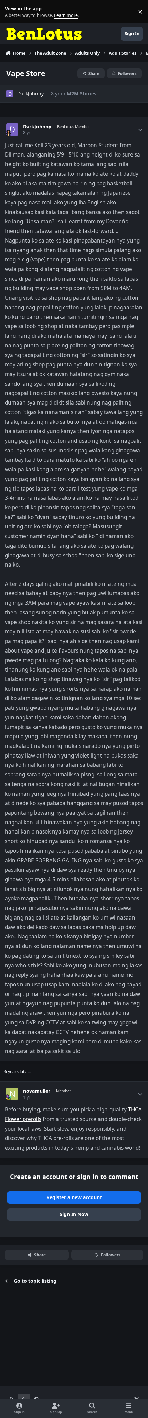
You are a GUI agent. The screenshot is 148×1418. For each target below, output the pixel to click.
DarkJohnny (30, 93)
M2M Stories (81, 93)
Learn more (13, 12)
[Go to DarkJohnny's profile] (9, 93)
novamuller (36, 1091)
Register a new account (74, 1197)
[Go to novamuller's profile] (12, 1094)
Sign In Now (74, 1214)
